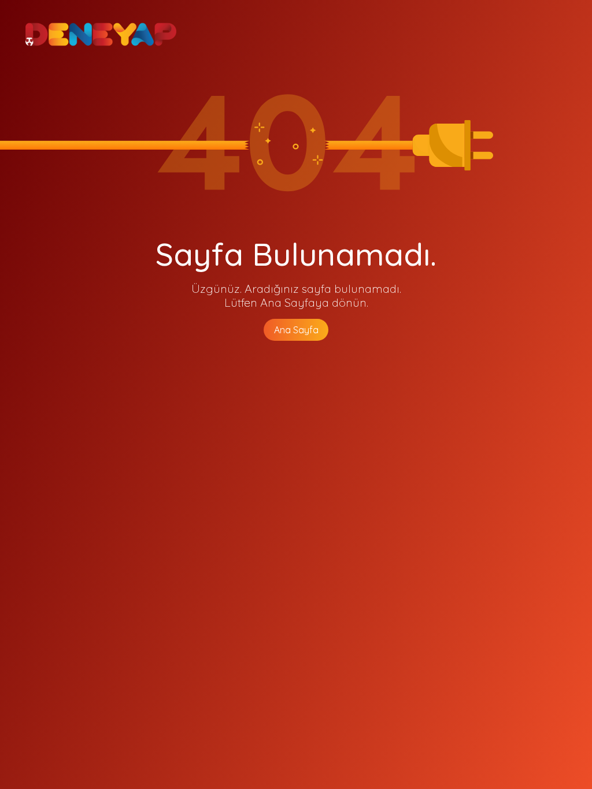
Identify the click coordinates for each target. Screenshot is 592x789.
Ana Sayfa (296, 330)
